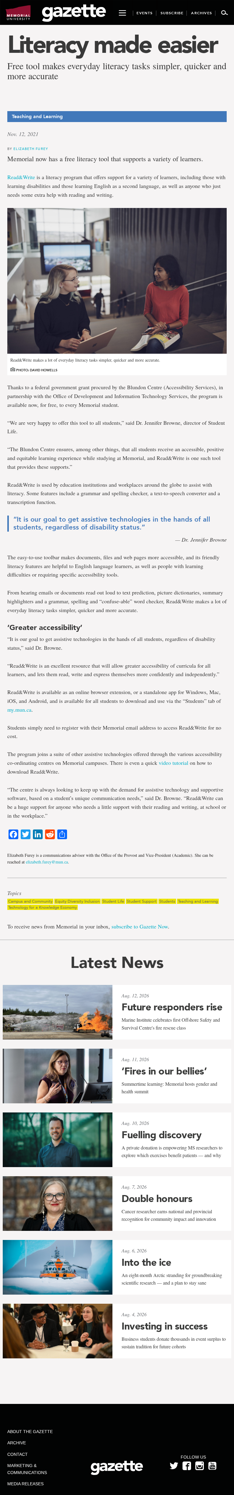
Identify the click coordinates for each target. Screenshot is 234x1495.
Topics (14, 893)
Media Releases (25, 1483)
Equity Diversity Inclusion (77, 901)
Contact (17, 1454)
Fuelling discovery (161, 1135)
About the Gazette (30, 1431)
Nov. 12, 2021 (22, 134)
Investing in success (164, 1326)
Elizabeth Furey (30, 148)
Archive (16, 1442)
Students (167, 901)
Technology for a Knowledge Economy (42, 907)
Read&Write (21, 177)
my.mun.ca (19, 709)
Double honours (157, 1198)
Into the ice (146, 1262)
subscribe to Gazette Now (140, 926)
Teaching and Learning (198, 901)
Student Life (113, 901)
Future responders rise (172, 1007)
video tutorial (173, 762)
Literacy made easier (112, 44)
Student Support (142, 901)
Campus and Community (30, 901)
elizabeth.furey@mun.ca (47, 862)
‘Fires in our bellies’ (164, 1071)
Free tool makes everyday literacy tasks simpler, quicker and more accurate (116, 71)
